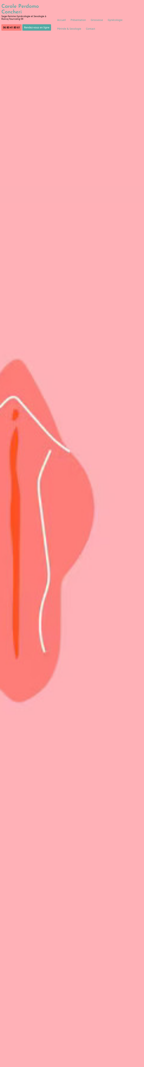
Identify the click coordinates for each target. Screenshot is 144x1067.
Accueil (61, 20)
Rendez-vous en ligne (36, 27)
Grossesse (97, 20)
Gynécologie (115, 20)
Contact (90, 28)
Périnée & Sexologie (69, 28)
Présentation (78, 20)
